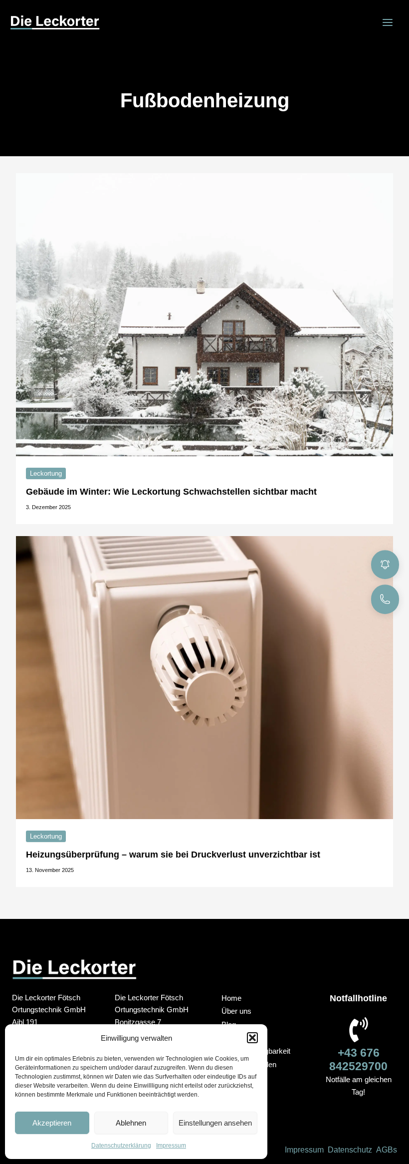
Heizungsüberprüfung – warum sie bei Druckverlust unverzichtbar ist (173, 854)
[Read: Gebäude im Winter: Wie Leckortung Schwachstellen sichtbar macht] (204, 314)
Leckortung (46, 473)
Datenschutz (350, 1150)
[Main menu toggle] (387, 22)
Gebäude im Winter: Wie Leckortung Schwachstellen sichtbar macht (171, 491)
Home (231, 998)
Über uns (236, 1011)
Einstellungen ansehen (215, 1123)
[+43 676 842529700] (358, 1029)
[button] (252, 1038)
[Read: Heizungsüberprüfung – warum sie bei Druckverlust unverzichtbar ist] (204, 677)
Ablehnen (131, 1123)
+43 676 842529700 (358, 1059)
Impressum (171, 1145)
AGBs (386, 1150)
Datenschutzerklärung (121, 1145)
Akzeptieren (51, 1123)
